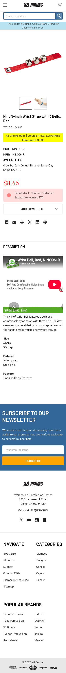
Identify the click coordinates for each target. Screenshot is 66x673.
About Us (9, 560)
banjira (38, 633)
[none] (33, 63)
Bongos (41, 560)
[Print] (22, 222)
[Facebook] (6, 222)
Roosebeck (10, 640)
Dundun (40, 579)
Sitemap (8, 586)
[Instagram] (37, 520)
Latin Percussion (13, 614)
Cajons (40, 573)
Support (8, 566)
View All (39, 640)
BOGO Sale (9, 553)
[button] (33, 209)
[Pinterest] (45, 222)
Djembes (41, 553)
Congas (40, 566)
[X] (29, 222)
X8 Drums (9, 627)
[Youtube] (29, 520)
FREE (41, 135)
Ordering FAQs (11, 573)
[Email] (14, 222)
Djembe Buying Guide (16, 579)
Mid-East (40, 614)
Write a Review (12, 126)
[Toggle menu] (5, 5)
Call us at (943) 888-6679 (33, 510)
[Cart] (60, 5)
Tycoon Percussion (15, 633)
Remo (38, 627)
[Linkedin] (37, 222)
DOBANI (39, 620)
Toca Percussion (13, 620)
